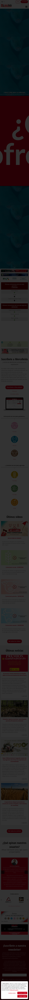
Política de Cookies (14, 990)
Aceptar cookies (22, 996)
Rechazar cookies (22, 993)
